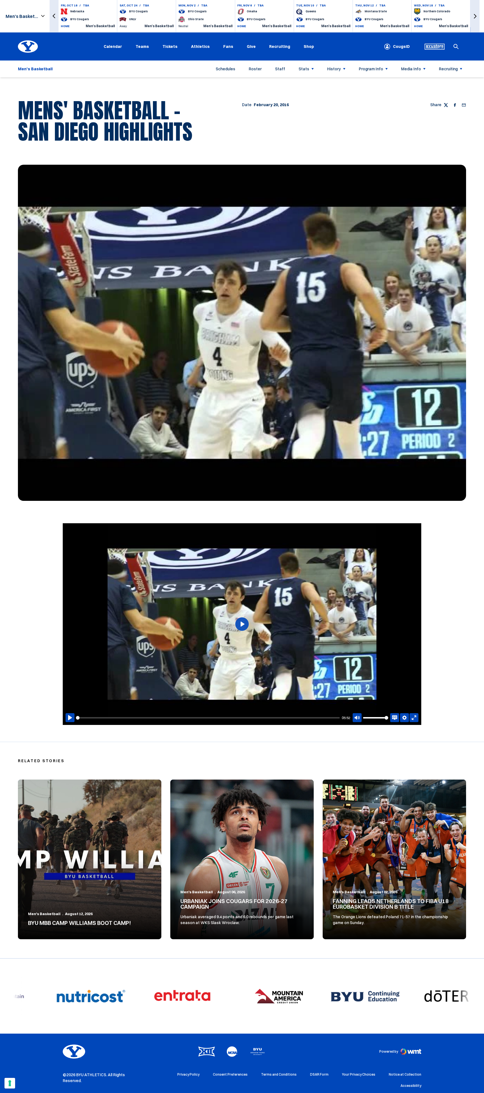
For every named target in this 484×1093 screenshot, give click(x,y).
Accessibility (411, 1085)
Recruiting (279, 46)
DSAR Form (319, 1074)
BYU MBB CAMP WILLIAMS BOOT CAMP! (79, 922)
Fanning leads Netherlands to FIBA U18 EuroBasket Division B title (391, 903)
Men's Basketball (44, 913)
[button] (54, 16)
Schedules (225, 68)
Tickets (170, 46)
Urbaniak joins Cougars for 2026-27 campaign (234, 903)
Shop (309, 46)
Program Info (371, 68)
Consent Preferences (230, 1074)
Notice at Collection (405, 1074)
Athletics (200, 46)
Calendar (113, 46)
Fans (228, 46)
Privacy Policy (188, 1074)
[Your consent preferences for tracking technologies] (9, 1083)
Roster (255, 68)
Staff (280, 68)
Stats (304, 68)
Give (251, 46)
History (334, 68)
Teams (142, 46)
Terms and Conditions (279, 1074)
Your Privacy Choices (358, 1074)
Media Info (411, 68)
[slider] (208, 717)
